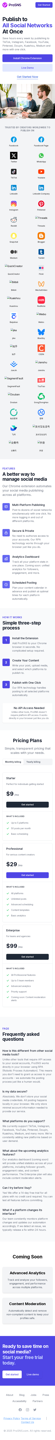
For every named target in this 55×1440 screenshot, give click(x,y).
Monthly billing (13, 762)
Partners (38, 1401)
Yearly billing (33, 762)
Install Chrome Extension (27, 58)
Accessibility (19, 1401)
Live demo (33, 1374)
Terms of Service (31, 1418)
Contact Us (27, 1422)
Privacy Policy (12, 1418)
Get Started (44, 5)
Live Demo (27, 67)
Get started (27, 804)
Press (45, 1394)
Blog (21, 1394)
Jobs (33, 1394)
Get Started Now (27, 76)
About (9, 1394)
